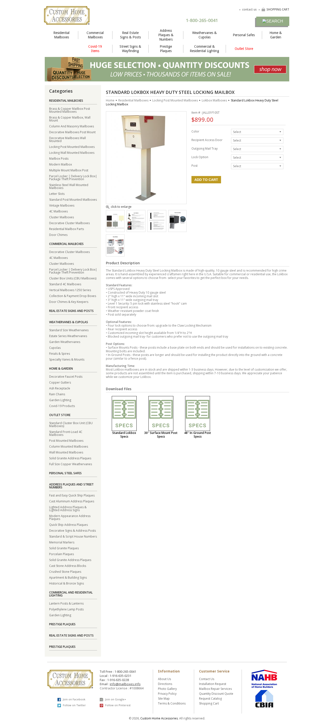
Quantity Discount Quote (216, 694)
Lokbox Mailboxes (214, 100)
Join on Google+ (115, 699)
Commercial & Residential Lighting (204, 48)
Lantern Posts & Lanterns (66, 603)
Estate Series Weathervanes (68, 336)
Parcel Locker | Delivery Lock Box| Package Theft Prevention (73, 177)
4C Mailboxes (58, 211)
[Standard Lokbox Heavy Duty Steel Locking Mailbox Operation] (115, 254)
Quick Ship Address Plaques (68, 524)
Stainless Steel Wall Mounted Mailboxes (68, 186)
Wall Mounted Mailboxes (66, 452)
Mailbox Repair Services (215, 689)
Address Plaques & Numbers (165, 35)
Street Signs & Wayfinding (130, 48)
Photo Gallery (167, 689)
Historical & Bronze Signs (66, 583)
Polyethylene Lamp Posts (66, 609)
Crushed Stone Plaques (65, 571)
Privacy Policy (167, 694)
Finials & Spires (59, 353)
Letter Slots (57, 193)
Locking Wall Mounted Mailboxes (71, 152)
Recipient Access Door (207, 140)
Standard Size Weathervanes (69, 330)
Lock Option (199, 157)
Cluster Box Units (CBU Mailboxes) (72, 278)
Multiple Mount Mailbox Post (68, 170)
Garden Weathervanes (64, 341)
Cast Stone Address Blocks (67, 565)
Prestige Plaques (166, 48)
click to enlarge (121, 207)
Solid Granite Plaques (64, 548)
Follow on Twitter (74, 705)
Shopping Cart (209, 703)
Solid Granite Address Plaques (70, 458)
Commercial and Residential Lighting (71, 593)
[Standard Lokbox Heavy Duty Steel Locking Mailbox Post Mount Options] (157, 229)
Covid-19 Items (95, 48)
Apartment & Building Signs (68, 577)
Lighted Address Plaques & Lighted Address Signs (68, 508)
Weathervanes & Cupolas (204, 35)
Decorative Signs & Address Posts (72, 530)
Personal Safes (244, 35)
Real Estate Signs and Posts (71, 311)
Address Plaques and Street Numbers (71, 485)
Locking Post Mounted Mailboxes (72, 146)
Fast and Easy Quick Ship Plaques (72, 495)
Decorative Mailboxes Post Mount (72, 132)
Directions (165, 684)
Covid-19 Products (62, 406)
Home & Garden (275, 35)
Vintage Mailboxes (61, 205)
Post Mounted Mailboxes (66, 440)
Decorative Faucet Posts (65, 376)
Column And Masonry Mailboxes (71, 126)
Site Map (164, 698)
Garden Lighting (60, 400)
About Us (164, 679)
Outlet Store (244, 49)
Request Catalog (210, 698)
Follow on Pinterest (117, 705)
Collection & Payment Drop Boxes (72, 295)
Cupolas (55, 347)
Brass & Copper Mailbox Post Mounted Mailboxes (69, 110)
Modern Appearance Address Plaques (69, 517)
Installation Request (212, 684)
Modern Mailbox (60, 164)
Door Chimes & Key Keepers (68, 301)
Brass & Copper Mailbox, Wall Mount (69, 118)
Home (110, 100)
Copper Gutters (60, 382)
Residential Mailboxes (61, 35)
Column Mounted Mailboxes (68, 446)
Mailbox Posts (58, 158)
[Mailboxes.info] (66, 21)
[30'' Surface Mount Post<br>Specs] (161, 413)
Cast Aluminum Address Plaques (71, 501)
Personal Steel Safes (65, 473)
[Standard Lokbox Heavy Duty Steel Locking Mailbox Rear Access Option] (177, 229)
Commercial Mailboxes (95, 35)
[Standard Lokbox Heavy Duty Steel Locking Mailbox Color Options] (115, 227)
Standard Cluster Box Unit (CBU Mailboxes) (71, 424)
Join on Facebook (73, 699)
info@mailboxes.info (125, 684)
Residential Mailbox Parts (66, 229)
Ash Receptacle (59, 388)
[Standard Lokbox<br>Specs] (124, 413)
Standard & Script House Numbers (73, 536)
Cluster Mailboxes (61, 217)
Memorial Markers (61, 542)
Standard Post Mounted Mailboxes (73, 199)
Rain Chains (57, 394)
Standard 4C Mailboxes (65, 284)
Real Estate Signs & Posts (130, 35)
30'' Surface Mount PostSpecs (161, 434)
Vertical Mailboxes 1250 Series (70, 290)
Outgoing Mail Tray (204, 148)
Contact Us (206, 679)
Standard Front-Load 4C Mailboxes (65, 433)
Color (195, 131)
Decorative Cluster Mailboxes (69, 223)
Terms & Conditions (172, 703)
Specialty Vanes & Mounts (66, 359)
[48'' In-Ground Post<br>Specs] (197, 413)
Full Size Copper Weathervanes (70, 464)
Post (194, 165)
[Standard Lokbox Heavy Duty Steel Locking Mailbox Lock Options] (136, 228)
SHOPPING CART (278, 9)
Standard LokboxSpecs (124, 434)
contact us (249, 9)
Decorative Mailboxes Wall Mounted (67, 139)
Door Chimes (58, 234)
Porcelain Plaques (61, 554)
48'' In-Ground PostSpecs (197, 434)
